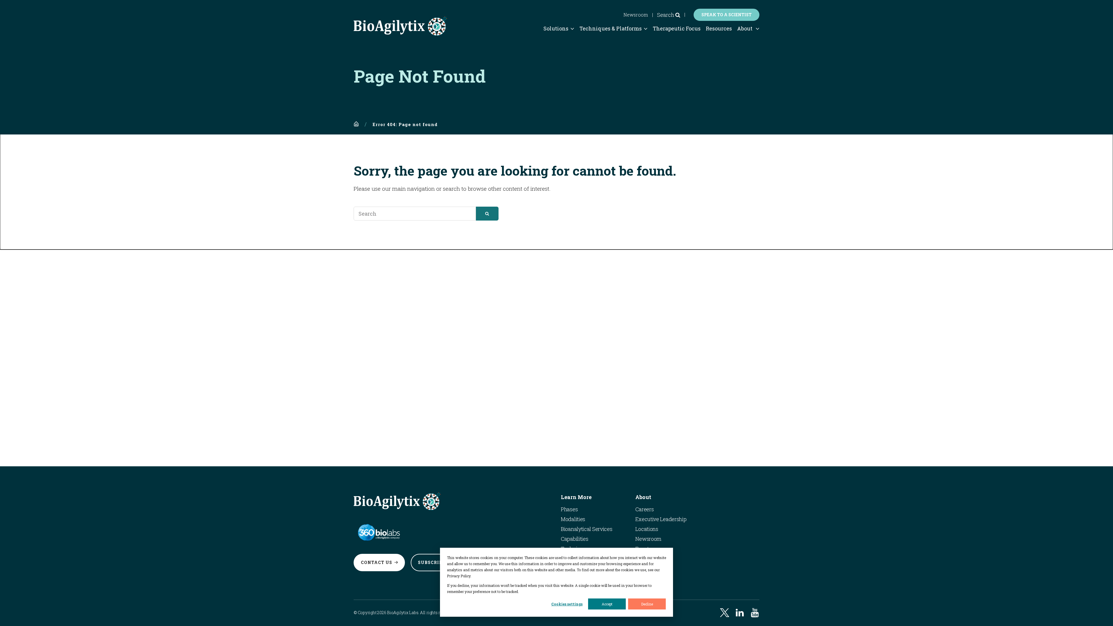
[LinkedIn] (739, 612)
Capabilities (574, 538)
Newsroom (635, 15)
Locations (646, 528)
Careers (644, 509)
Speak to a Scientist (726, 14)
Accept (607, 604)
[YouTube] (754, 612)
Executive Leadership (660, 519)
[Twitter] (724, 612)
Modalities (573, 519)
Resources (719, 28)
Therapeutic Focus (677, 28)
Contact (376, 562)
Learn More (576, 497)
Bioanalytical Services (586, 528)
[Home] (356, 124)
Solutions (555, 28)
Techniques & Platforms (610, 28)
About (744, 28)
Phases (569, 509)
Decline (647, 604)
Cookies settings (567, 604)
